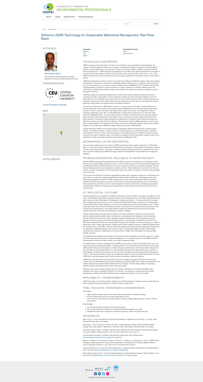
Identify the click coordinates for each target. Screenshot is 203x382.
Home (44, 29)
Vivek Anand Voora (52, 73)
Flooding (86, 51)
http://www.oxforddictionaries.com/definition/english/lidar (109, 350)
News (57, 17)
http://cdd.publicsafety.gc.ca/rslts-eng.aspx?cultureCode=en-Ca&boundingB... (112, 355)
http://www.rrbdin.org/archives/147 (128, 332)
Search (156, 24)
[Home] (49, 8)
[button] (61, 133)
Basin (125, 51)
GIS (84, 53)
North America (128, 53)
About (49, 17)
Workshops (69, 17)
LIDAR (85, 55)
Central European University (55, 104)
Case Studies (52, 29)
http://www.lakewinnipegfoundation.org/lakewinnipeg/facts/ (102, 337)
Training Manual (86, 17)
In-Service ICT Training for (84, 7)
